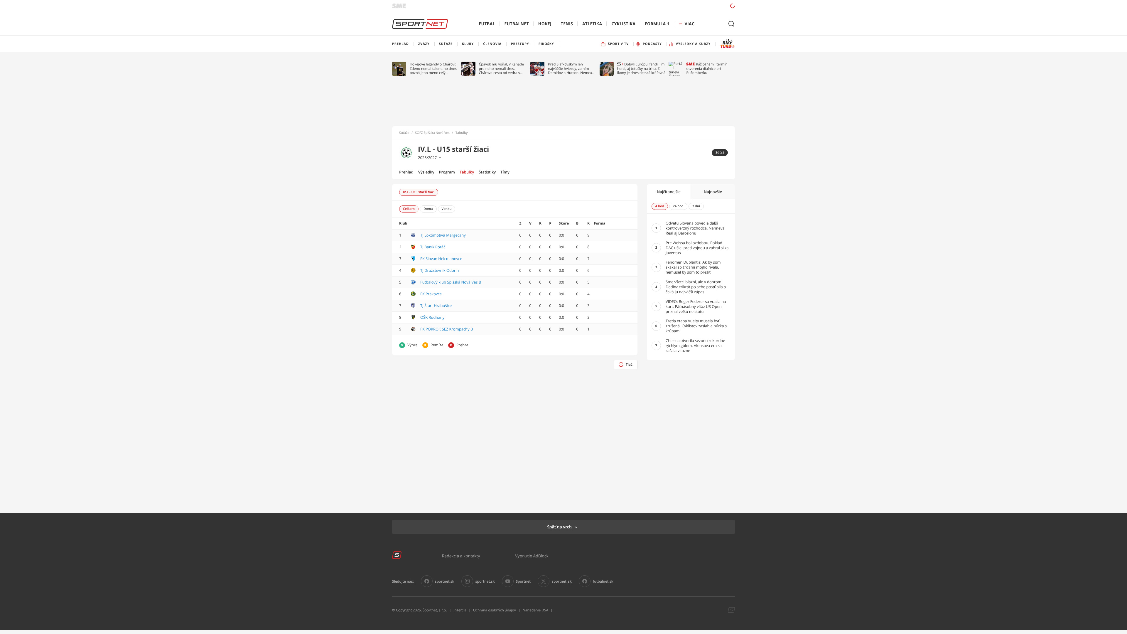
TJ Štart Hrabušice (436, 305)
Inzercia (459, 610)
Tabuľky (467, 172)
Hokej (544, 24)
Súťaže (404, 133)
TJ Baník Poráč (433, 246)
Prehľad (406, 172)
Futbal (487, 24)
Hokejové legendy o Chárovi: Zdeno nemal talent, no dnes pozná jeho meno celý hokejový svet (433, 68)
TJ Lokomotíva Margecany (443, 235)
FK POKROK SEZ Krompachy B (446, 329)
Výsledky (426, 172)
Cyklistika (623, 24)
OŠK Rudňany (432, 317)
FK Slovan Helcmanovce (441, 258)
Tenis (567, 24)
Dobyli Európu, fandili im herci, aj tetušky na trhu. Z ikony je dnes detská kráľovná (641, 68)
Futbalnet (517, 24)
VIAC (689, 24)
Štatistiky (487, 172)
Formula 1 (657, 24)
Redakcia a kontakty (461, 556)
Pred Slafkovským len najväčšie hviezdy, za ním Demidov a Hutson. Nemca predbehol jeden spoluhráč (570, 68)
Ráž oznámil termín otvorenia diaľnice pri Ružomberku (706, 68)
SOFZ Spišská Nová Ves (432, 133)
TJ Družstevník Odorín (439, 270)
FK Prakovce (431, 293)
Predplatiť (690, 5)
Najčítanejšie (669, 191)
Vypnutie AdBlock (532, 556)
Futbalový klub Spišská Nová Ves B (450, 282)
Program (447, 172)
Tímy (504, 172)
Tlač (629, 364)
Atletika (592, 24)
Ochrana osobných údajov (494, 610)
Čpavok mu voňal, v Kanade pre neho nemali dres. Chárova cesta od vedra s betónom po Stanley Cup (501, 68)
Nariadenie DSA (536, 610)
